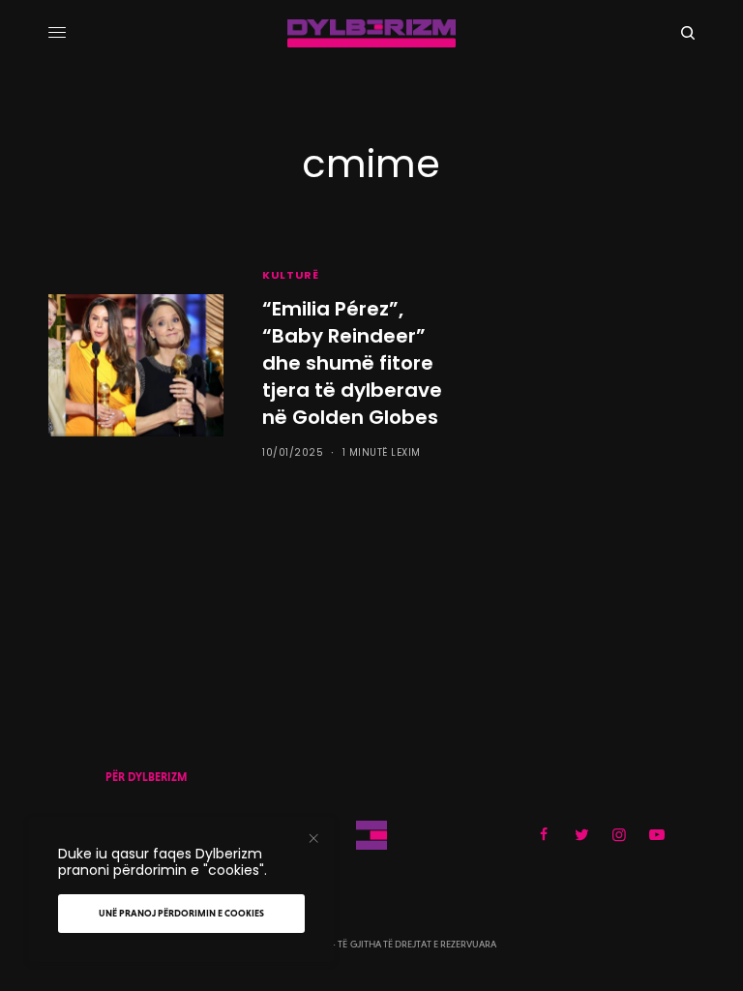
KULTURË (290, 275)
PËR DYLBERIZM (146, 777)
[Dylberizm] (371, 33)
